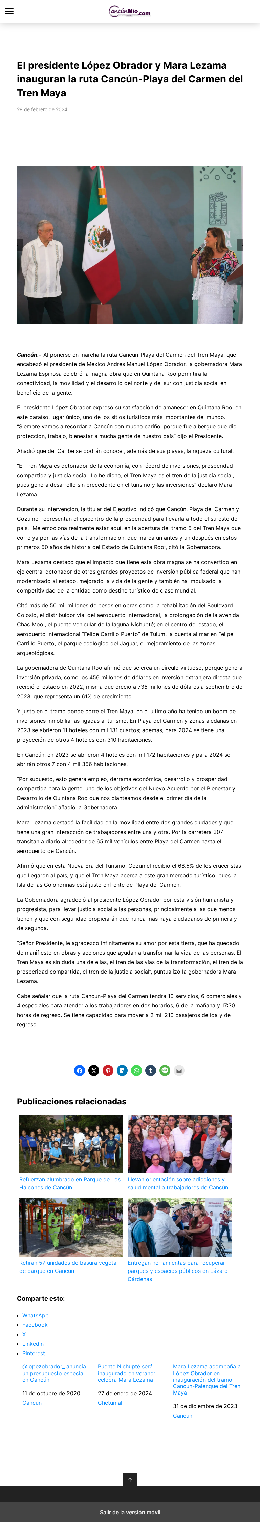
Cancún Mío (130, 11)
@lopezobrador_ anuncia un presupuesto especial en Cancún (54, 1373)
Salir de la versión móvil (130, 1512)
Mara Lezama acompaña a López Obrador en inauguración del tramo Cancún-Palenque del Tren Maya (207, 1379)
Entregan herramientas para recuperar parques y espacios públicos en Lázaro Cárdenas (178, 1270)
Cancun (32, 1402)
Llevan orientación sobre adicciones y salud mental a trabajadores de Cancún (178, 1183)
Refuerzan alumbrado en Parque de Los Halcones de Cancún (70, 1183)
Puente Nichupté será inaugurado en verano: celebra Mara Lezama (126, 1373)
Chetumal (110, 1402)
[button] (17, 245)
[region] (130, 39)
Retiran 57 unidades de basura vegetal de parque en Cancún (68, 1266)
